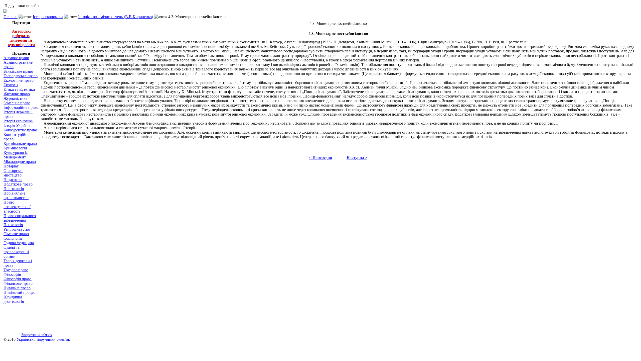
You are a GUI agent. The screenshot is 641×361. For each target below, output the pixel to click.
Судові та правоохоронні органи (16, 251)
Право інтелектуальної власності (17, 206)
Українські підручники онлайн (43, 339)
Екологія (11, 85)
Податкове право (18, 184)
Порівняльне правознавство (16, 195)
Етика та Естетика (19, 89)
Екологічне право (19, 80)
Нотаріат (11, 166)
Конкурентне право (20, 130)
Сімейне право (16, 234)
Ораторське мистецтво (13, 172)
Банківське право (18, 71)
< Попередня (320, 157)
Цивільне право (17, 288)
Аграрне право (16, 58)
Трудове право (16, 270)
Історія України (17, 125)
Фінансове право (18, 283)
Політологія (14, 189)
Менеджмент (15, 157)
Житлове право (17, 94)
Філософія (12, 274)
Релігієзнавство (17, 229)
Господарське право (21, 76)
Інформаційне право (21, 107)
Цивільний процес (19, 292)
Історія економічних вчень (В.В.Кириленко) (115, 17)
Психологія (13, 225)
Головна (11, 17)
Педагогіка (13, 179)
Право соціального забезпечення (20, 218)
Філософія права (18, 279)
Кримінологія (15, 148)
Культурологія (16, 152)
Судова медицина (19, 243)
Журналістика (15, 98)
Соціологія (13, 238)
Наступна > (357, 157)
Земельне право (17, 103)
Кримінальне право (20, 143)
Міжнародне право (20, 161)
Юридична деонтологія (14, 299)
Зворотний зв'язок (36, 335)
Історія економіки (48, 17)
